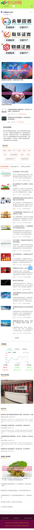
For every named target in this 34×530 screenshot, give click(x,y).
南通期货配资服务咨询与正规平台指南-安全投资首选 (23, 199)
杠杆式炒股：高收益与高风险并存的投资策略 (23, 241)
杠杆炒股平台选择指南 (7, 507)
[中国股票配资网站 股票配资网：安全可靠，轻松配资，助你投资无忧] (5, 111)
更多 (30, 12)
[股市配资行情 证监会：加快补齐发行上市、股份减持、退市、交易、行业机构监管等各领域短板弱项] (17, 468)
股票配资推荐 (24, 159)
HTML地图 (26, 523)
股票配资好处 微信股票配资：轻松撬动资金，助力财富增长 (15, 449)
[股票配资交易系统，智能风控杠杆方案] (17, 70)
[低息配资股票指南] (17, 93)
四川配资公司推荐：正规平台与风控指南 (11, 502)
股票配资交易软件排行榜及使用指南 (23, 308)
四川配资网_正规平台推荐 (20, 172)
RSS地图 (21, 523)
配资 (9, 150)
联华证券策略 (5, 518)
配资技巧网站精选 (18, 280)
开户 (14, 150)
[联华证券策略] (11, 2)
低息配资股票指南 (7, 104)
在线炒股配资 (13, 154)
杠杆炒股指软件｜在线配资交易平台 (23, 255)
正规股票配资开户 (10, 159)
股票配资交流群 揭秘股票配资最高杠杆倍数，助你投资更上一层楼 (17, 414)
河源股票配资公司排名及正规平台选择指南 (23, 293)
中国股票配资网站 (22, 114)
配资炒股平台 (16, 518)
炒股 (22, 154)
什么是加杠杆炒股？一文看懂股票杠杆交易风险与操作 (23, 227)
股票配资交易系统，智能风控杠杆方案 (12, 80)
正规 (24, 150)
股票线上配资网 (28, 518)
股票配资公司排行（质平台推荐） (23, 268)
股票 (4, 150)
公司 (29, 150)
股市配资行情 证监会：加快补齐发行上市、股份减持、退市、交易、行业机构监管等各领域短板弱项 (16, 479)
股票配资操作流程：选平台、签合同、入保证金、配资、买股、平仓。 (23, 322)
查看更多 (17, 338)
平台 (5, 154)
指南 (19, 150)
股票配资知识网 (21, 525)
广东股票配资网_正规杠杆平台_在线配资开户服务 (23, 213)
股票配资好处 (21, 122)
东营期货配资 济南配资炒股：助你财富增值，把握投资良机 (15, 425)
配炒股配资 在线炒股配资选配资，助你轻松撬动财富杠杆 (16, 490)
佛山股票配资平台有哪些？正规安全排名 (23, 185)
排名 (28, 154)
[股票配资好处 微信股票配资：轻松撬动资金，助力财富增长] (5, 118)
